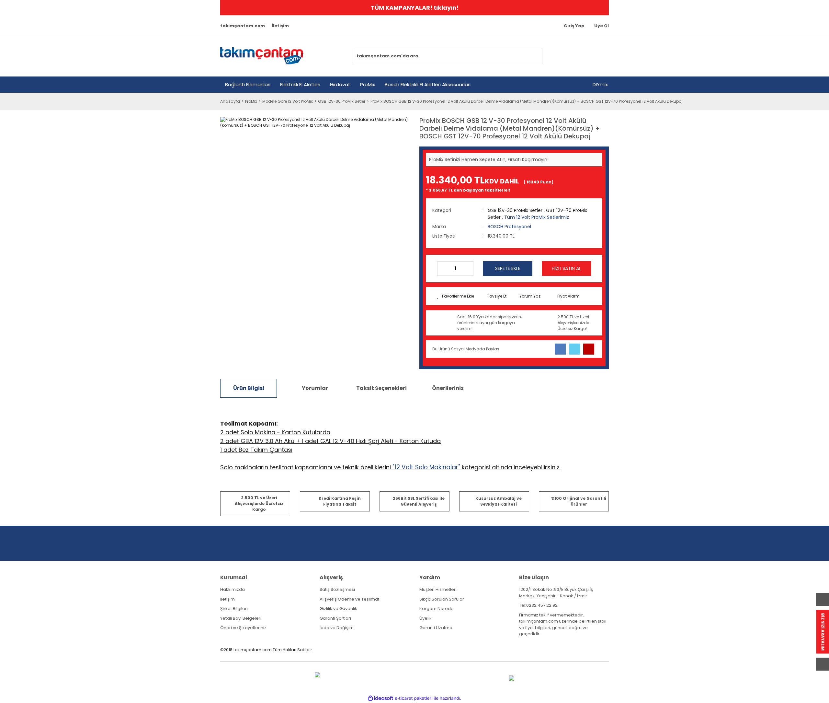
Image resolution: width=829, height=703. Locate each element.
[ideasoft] (380, 698)
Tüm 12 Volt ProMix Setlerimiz (536, 217)
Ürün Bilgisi (248, 388)
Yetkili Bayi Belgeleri (240, 618)
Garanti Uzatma (435, 628)
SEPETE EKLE (507, 268)
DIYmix (600, 84)
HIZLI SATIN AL (566, 268)
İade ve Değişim (337, 628)
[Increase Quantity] (468, 268)
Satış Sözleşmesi (337, 589)
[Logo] (261, 56)
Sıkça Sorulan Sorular (441, 599)
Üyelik (425, 618)
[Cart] (600, 56)
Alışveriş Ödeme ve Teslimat (349, 599)
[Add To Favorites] (455, 296)
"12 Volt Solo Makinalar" (426, 467)
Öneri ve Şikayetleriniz (243, 628)
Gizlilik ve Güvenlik (338, 608)
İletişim (280, 26)
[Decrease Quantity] (442, 268)
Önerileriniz (448, 388)
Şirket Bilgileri (234, 608)
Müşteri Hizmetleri (438, 589)
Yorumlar (315, 388)
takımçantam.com (242, 26)
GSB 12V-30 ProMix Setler (515, 210)
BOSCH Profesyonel (509, 226)
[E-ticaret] (414, 698)
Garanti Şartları (335, 618)
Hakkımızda (232, 589)
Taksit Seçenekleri (381, 388)
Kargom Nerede (436, 608)
